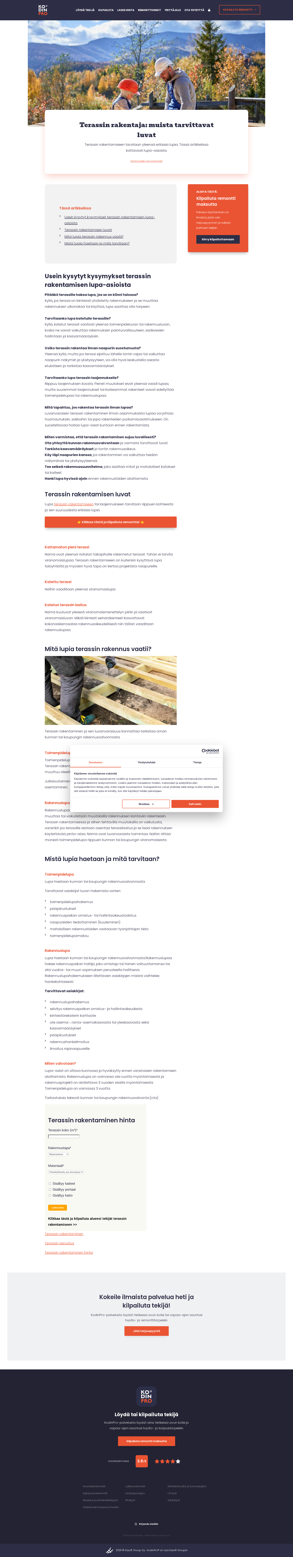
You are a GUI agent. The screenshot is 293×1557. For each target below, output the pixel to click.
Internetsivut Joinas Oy (157, 1535)
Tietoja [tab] (197, 762)
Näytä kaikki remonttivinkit (147, 161)
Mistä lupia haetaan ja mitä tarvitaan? (97, 243)
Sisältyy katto (62, 1195)
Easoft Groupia (178, 1550)
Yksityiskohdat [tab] (146, 762)
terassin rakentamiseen (74, 504)
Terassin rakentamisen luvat (88, 229)
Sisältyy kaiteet (63, 1183)
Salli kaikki (195, 803)
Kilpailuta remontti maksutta (146, 1441)
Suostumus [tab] (96, 762)
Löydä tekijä (85, 10)
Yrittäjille (173, 10)
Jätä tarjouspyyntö (146, 1331)
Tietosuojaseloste (133, 1535)
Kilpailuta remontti (237, 10)
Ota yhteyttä (194, 10)
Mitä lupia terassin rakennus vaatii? (93, 236)
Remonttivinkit (149, 10)
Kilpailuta (106, 10)
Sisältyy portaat (64, 1189)
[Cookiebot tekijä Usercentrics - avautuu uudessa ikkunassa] (204, 751)
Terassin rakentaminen (64, 1233)
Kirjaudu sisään (148, 1524)
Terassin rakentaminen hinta (69, 1252)
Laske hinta (125, 10)
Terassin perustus (59, 1243)
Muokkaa (144, 803)
